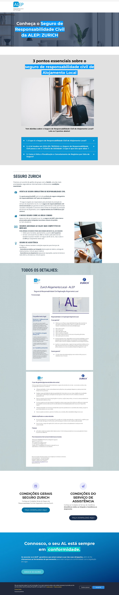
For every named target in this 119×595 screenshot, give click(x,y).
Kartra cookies (58, 587)
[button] (93, 141)
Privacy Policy (18, 589)
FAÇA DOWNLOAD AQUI (36, 510)
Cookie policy (49, 587)
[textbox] (42, 250)
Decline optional (85, 587)
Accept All (98, 587)
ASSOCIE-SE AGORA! (32, 572)
